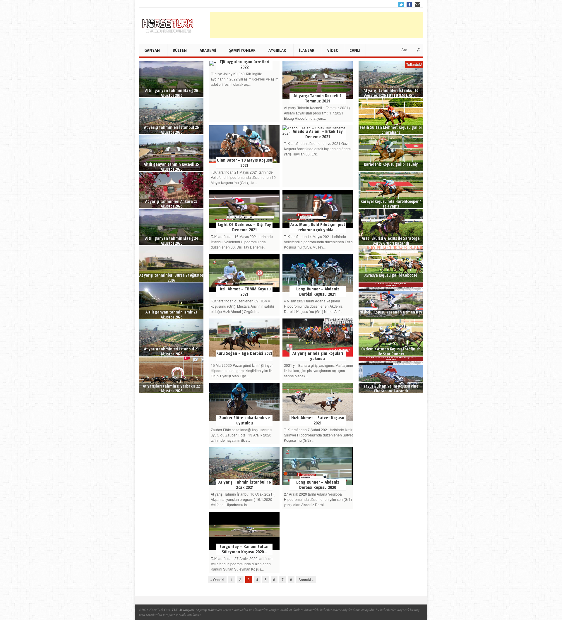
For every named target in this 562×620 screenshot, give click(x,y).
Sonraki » (306, 579)
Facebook (409, 4)
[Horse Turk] (168, 23)
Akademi (208, 50)
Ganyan (152, 50)
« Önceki (217, 579)
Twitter (401, 4)
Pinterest (417, 4)
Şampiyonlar (242, 50)
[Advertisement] (316, 25)
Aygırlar (277, 50)
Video (333, 50)
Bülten (180, 50)
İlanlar (306, 50)
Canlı (354, 50)
